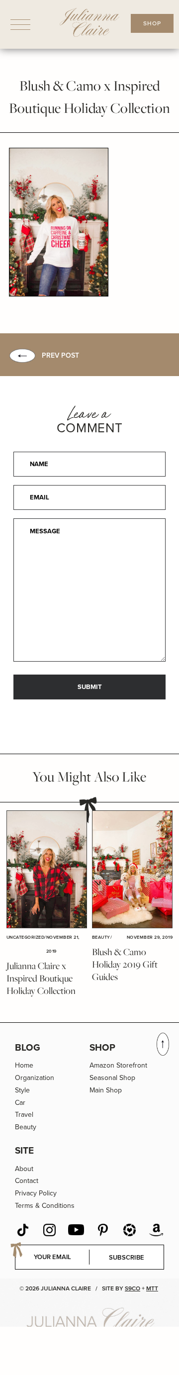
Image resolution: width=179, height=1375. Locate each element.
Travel (24, 1114)
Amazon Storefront (118, 1065)
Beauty (25, 1127)
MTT (152, 1288)
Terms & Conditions (45, 1205)
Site (24, 1150)
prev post (60, 355)
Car (20, 1102)
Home (24, 1065)
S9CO (132, 1288)
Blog (27, 1047)
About (24, 1169)
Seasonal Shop (112, 1078)
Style (22, 1090)
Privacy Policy (36, 1193)
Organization (34, 1078)
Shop (102, 1047)
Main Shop (106, 1090)
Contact (26, 1181)
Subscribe (127, 1257)
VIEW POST (46, 869)
